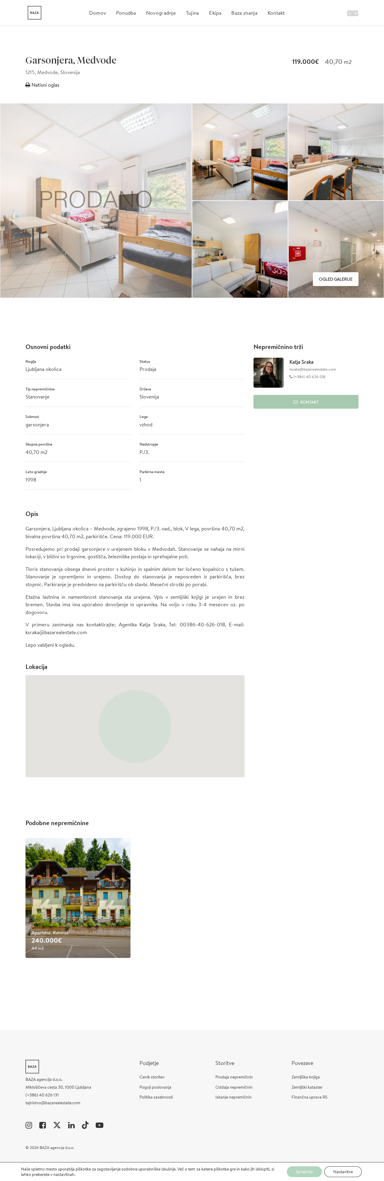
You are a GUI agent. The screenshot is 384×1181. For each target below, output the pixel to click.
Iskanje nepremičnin (233, 1097)
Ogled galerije (335, 279)
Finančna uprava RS (309, 1097)
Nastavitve (343, 1172)
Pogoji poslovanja (155, 1087)
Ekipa (215, 12)
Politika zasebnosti (156, 1097)
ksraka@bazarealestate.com (313, 369)
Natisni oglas (44, 84)
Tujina (192, 12)
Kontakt (276, 12)
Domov (97, 12)
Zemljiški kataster (307, 1087)
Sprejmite (304, 1172)
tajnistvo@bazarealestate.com (53, 1103)
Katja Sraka (302, 361)
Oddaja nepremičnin (234, 1087)
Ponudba (126, 12)
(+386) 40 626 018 (309, 377)
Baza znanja (244, 12)
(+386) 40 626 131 (42, 1095)
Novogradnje (161, 12)
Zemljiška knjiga (306, 1077)
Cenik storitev (152, 1077)
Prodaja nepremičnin (234, 1077)
